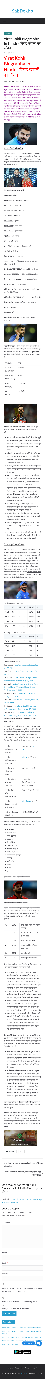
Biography (8, 34)
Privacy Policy (19, 1368)
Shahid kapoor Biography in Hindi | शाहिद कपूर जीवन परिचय (22, 1173)
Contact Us (34, 1368)
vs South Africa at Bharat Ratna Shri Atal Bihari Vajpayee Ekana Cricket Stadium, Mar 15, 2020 (21, 687)
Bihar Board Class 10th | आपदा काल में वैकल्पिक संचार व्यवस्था (21, 1328)
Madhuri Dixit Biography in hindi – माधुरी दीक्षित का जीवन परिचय (23, 1165)
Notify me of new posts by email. (15, 1308)
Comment (6, 1222)
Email (5, 1263)
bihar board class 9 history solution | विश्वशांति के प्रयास (21, 1344)
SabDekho (22, 11)
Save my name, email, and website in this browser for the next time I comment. (22, 1290)
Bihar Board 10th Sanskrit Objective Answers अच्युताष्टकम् (22, 1341)
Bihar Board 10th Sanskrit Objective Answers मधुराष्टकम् (21, 1337)
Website (5, 1273)
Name (5, 1252)
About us (10, 1368)
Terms (27, 1368)
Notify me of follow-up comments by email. (20, 1301)
